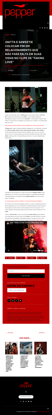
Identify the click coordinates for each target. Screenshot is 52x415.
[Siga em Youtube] (45, 28)
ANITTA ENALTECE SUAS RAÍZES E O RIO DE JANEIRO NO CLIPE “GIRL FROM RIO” (24, 125)
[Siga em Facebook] (40, 28)
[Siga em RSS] (47, 28)
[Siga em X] (16, 300)
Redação (11, 70)
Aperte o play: (39, 220)
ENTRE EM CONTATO (26, 396)
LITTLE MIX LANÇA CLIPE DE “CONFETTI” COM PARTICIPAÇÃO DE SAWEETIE (23, 201)
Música (13, 34)
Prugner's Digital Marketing (43, 411)
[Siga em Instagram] (42, 28)
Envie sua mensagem (16, 290)
